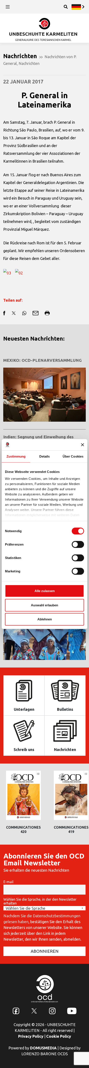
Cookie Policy (58, 1036)
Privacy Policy (30, 1036)
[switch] (78, 544)
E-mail (8, 882)
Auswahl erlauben (44, 605)
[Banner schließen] (82, 444)
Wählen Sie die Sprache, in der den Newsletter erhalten (39, 901)
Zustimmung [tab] (16, 456)
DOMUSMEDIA (43, 1048)
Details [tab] (44, 456)
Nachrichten (29, 63)
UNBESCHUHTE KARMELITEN (43, 34)
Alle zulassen (45, 591)
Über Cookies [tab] (73, 456)
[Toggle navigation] (7, 7)
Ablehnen (44, 619)
